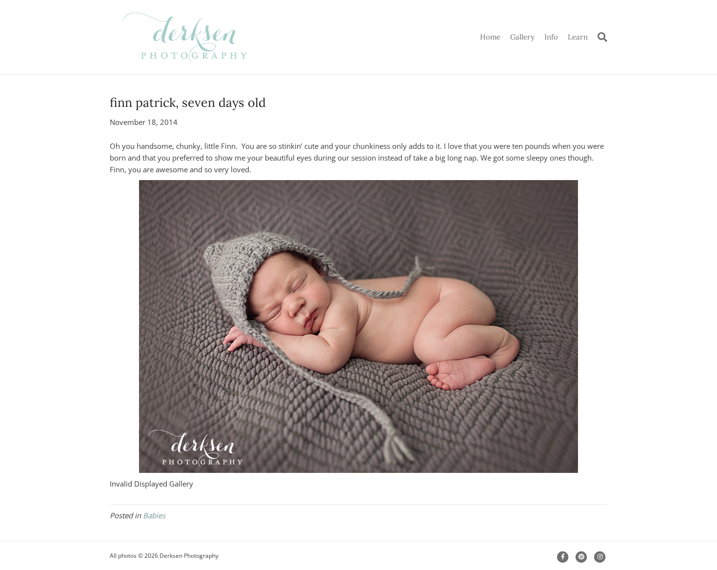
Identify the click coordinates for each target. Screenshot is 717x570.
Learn (578, 36)
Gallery (522, 36)
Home (490, 36)
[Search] (600, 37)
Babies (154, 515)
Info (551, 36)
